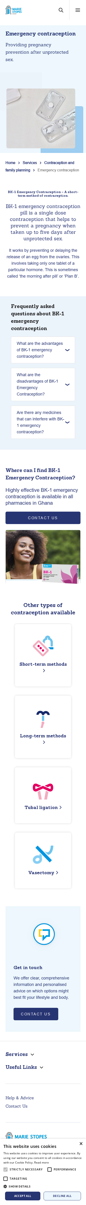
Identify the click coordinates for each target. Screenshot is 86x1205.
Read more (41, 1162)
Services (30, 162)
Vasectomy (41, 872)
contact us (43, 517)
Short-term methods (43, 664)
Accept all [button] (22, 1196)
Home (10, 162)
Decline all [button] (62, 1196)
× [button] (81, 1143)
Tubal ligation (41, 807)
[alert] (43, 1172)
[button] (43, 1186)
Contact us (36, 1014)
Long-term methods (43, 736)
